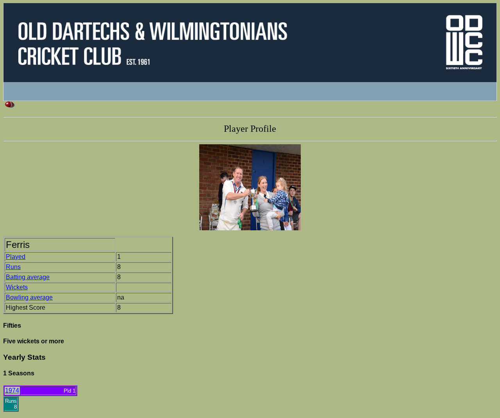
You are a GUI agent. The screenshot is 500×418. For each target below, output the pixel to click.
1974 (12, 390)
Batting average (28, 277)
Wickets (17, 287)
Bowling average (29, 297)
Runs (13, 267)
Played (15, 256)
